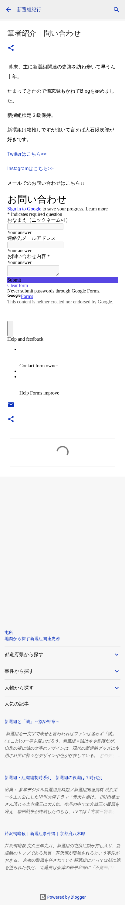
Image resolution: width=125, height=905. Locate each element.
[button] (11, 48)
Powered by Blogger (66, 897)
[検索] (116, 9)
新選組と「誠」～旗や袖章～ (32, 721)
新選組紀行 (29, 9)
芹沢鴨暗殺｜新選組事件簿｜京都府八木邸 (45, 833)
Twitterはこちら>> (26, 154)
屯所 (9, 632)
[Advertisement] (62, 548)
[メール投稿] (11, 407)
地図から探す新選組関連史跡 (32, 638)
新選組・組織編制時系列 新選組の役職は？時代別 (53, 777)
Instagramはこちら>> (30, 168)
